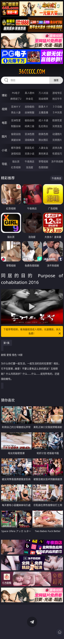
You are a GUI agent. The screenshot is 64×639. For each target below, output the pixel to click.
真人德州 (29, 92)
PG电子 (16, 92)
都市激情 (16, 147)
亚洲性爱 (16, 120)
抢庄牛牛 (57, 98)
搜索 (56, 80)
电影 (4, 123)
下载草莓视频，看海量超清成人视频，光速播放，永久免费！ (32, 331)
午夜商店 (29, 161)
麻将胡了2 (15, 98)
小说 (4, 150)
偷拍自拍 (29, 120)
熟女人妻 (16, 112)
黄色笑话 (43, 153)
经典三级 (29, 126)
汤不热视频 (57, 161)
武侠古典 (57, 147)
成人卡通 (43, 120)
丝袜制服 (29, 112)
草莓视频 (43, 161)
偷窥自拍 (16, 134)
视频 (4, 109)
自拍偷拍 (29, 106)
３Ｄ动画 (57, 106)
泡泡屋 (29, 167)
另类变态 (57, 126)
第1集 (6, 342)
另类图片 (57, 139)
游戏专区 (57, 92)
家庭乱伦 (29, 147)
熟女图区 (43, 139)
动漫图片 (57, 134)
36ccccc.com (32, 71)
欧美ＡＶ (43, 106)
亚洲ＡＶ (16, 106)
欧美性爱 (57, 120)
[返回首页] (59, 632)
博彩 (4, 95)
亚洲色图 (29, 134)
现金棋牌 (43, 98)
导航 (4, 164)
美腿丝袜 (16, 139)
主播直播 (43, 112)
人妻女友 (43, 147)
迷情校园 (16, 153)
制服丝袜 (16, 126)
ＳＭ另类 (57, 112)
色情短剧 (43, 167)
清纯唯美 (29, 139)
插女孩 (15, 161)
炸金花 (29, 98)
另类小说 (29, 153)
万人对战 (43, 92)
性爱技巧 (57, 153)
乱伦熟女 (43, 126)
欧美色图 (43, 134)
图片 (4, 136)
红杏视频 (16, 167)
